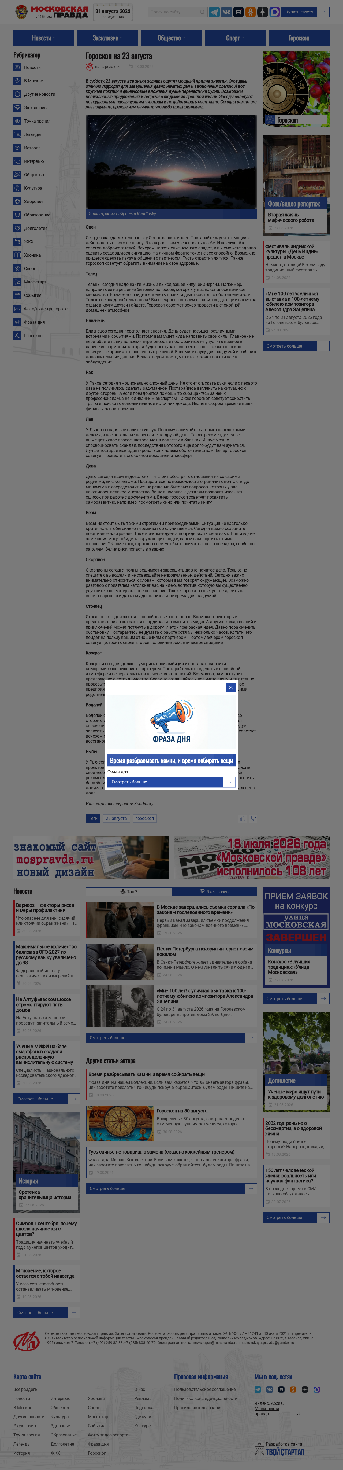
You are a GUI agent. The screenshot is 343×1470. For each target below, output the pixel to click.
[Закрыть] (231, 687)
